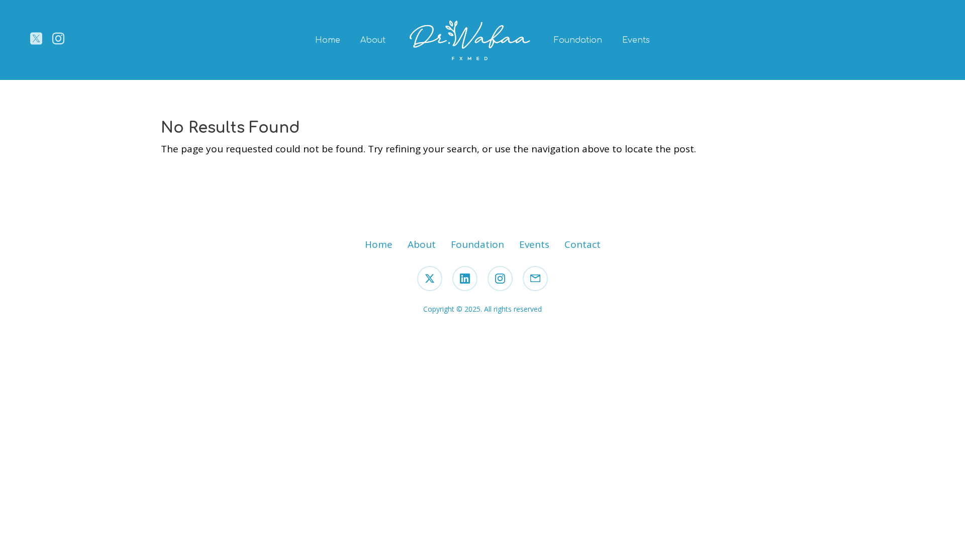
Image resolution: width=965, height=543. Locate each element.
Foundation (578, 40)
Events (636, 40)
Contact (582, 244)
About (372, 40)
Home (327, 40)
